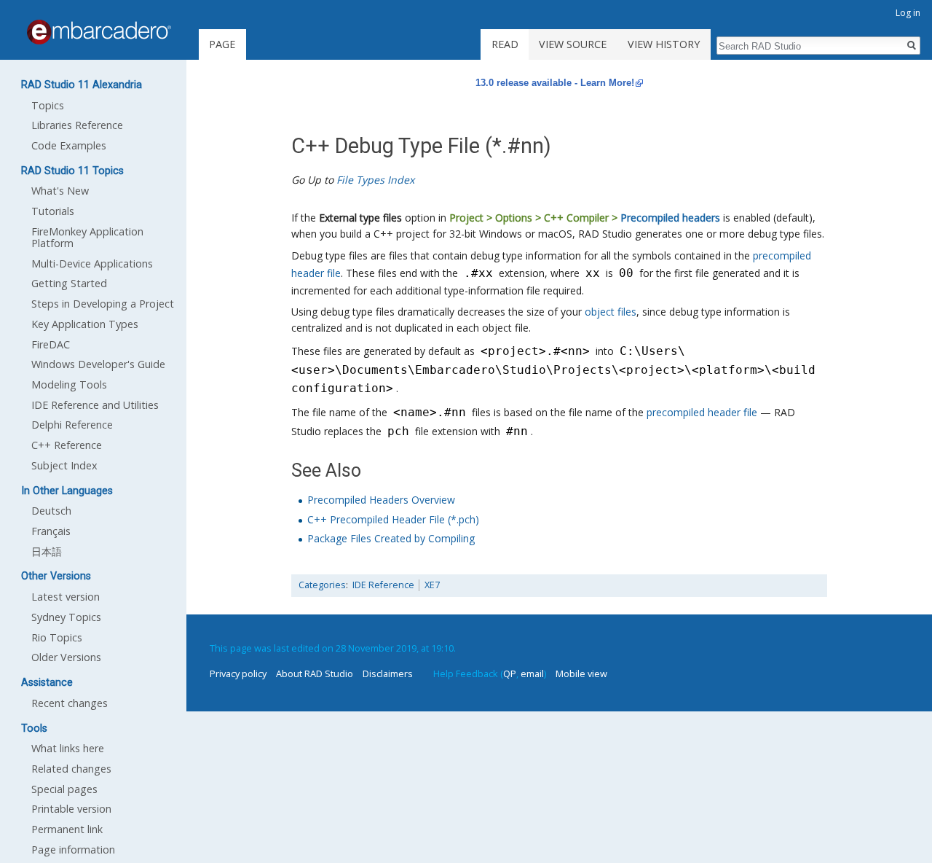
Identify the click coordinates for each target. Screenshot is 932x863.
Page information (73, 849)
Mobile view (581, 673)
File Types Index (375, 180)
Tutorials (52, 211)
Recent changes (69, 703)
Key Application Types (84, 324)
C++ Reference (66, 445)
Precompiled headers (670, 217)
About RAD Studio (314, 673)
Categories (322, 585)
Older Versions (66, 657)
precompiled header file (702, 412)
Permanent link (67, 829)
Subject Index (64, 465)
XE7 (432, 585)
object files (610, 312)
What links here (67, 748)
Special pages (64, 789)
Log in (908, 13)
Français (51, 531)
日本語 (46, 551)
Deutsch (51, 511)
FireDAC (50, 344)
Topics (47, 105)
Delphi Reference (72, 425)
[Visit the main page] (99, 32)
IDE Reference (383, 585)
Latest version (65, 597)
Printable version (71, 809)
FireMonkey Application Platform (87, 237)
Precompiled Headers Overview (381, 500)
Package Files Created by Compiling (391, 538)
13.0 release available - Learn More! (554, 82)
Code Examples (68, 145)
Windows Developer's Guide (98, 364)
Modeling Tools (69, 384)
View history (664, 44)
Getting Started (69, 283)
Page (222, 44)
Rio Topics (56, 637)
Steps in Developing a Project (102, 304)
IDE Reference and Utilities (95, 405)
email (532, 673)
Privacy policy (238, 673)
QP (509, 673)
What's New (60, 191)
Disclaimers (388, 673)
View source (573, 44)
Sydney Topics (66, 617)
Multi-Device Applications (92, 263)
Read (504, 44)
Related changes (71, 769)
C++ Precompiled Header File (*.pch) (393, 519)
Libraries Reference (77, 125)
